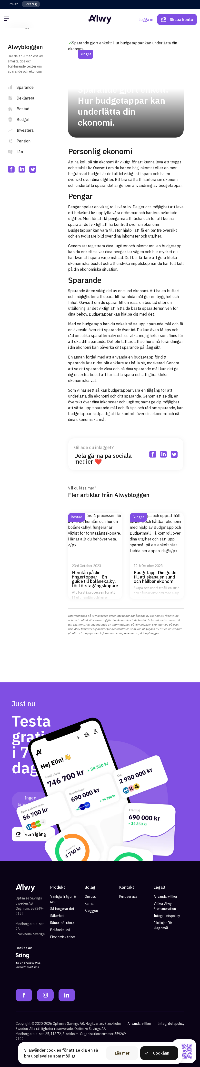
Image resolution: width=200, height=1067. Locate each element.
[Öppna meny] (7, 19)
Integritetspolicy (167, 916)
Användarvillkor (165, 896)
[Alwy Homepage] (100, 19)
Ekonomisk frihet (63, 937)
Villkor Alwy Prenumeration (165, 906)
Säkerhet (57, 916)
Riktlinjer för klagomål (163, 925)
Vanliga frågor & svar (63, 899)
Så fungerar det (62, 909)
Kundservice (128, 896)
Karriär (90, 903)
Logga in (146, 19)
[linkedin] (22, 169)
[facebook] (11, 169)
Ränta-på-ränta (62, 923)
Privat (13, 4)
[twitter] (32, 169)
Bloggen (91, 910)
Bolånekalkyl (60, 930)
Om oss (90, 896)
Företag (31, 4)
